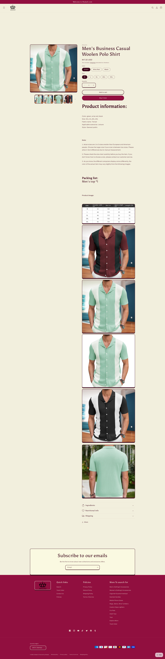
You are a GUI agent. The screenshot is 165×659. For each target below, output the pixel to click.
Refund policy (54, 654)
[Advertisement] (82, 26)
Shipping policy (84, 654)
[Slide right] (75, 99)
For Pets (112, 610)
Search (59, 587)
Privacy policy (63, 654)
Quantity (84, 81)
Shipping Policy (88, 593)
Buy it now (103, 98)
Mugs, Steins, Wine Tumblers (119, 604)
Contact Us (60, 593)
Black (106, 69)
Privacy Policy (87, 587)
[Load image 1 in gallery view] (39, 99)
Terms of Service (88, 597)
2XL (104, 77)
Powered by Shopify (44, 654)
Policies (59, 597)
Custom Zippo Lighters (117, 607)
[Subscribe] (97, 567)
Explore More (114, 620)
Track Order (60, 590)
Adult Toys (113, 614)
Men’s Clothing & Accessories (119, 587)
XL (97, 77)
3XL (111, 77)
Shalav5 (36, 654)
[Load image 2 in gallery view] (48, 99)
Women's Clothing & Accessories (120, 590)
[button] (4, 8)
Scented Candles (115, 597)
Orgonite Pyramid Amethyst (119, 593)
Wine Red (96, 69)
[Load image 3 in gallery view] (58, 99)
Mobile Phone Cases (116, 600)
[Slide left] (32, 99)
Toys (111, 617)
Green (86, 69)
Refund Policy (87, 590)
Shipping (92, 62)
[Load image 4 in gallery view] (68, 99)
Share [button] (86, 522)
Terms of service (73, 654)
